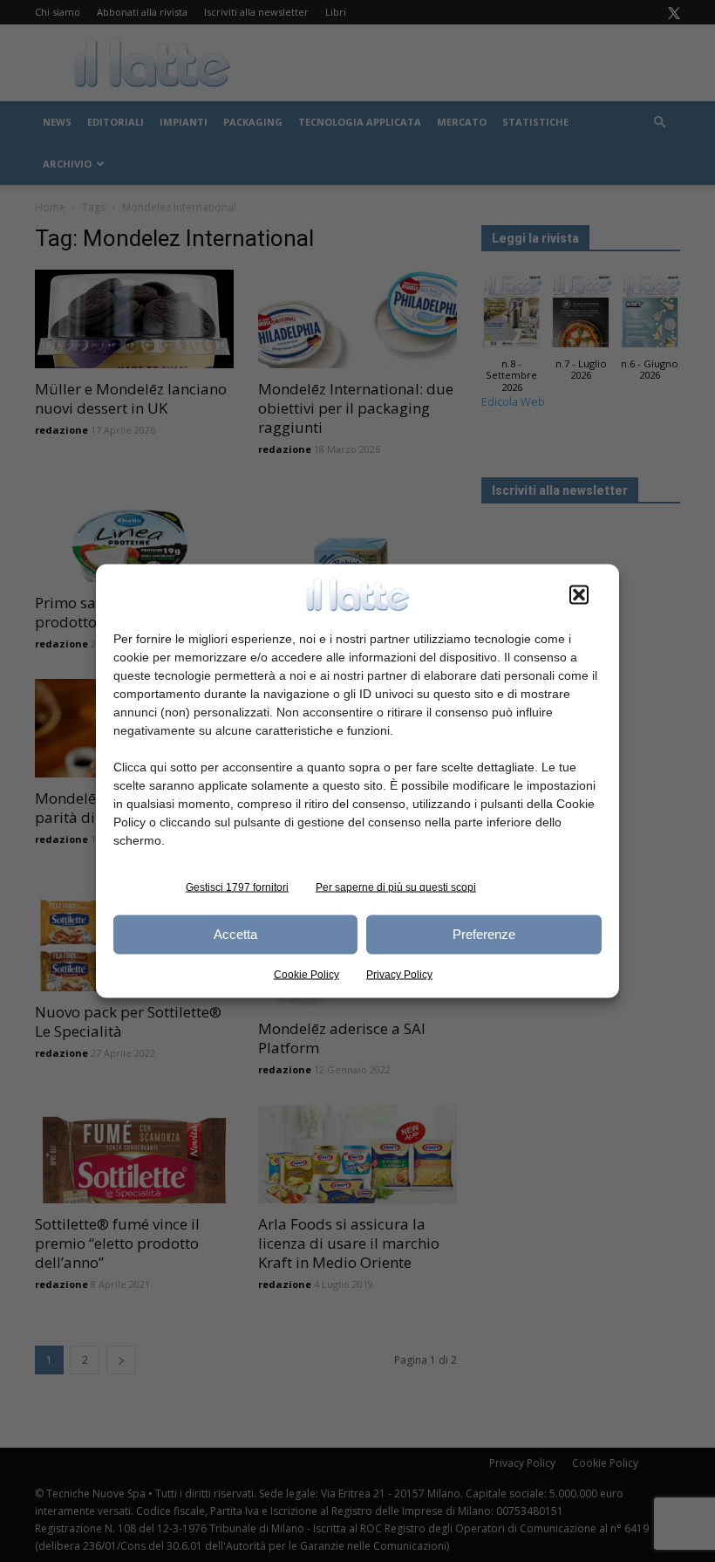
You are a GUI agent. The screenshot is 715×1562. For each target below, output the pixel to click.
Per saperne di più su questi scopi (396, 886)
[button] (579, 594)
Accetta (235, 934)
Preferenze (484, 934)
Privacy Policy (399, 974)
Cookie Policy (306, 974)
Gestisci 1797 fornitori (237, 886)
